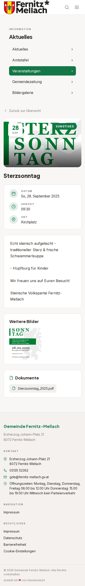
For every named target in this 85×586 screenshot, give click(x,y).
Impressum (11, 512)
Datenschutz (13, 538)
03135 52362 (19, 470)
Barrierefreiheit (15, 544)
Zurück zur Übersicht (25, 111)
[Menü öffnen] (76, 7)
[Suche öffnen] (66, 7)
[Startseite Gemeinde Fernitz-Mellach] (27, 7)
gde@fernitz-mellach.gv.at (29, 477)
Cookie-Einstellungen (20, 551)
